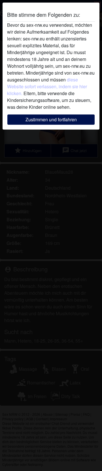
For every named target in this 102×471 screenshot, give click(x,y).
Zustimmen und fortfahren (51, 119)
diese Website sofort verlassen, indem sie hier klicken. (47, 86)
